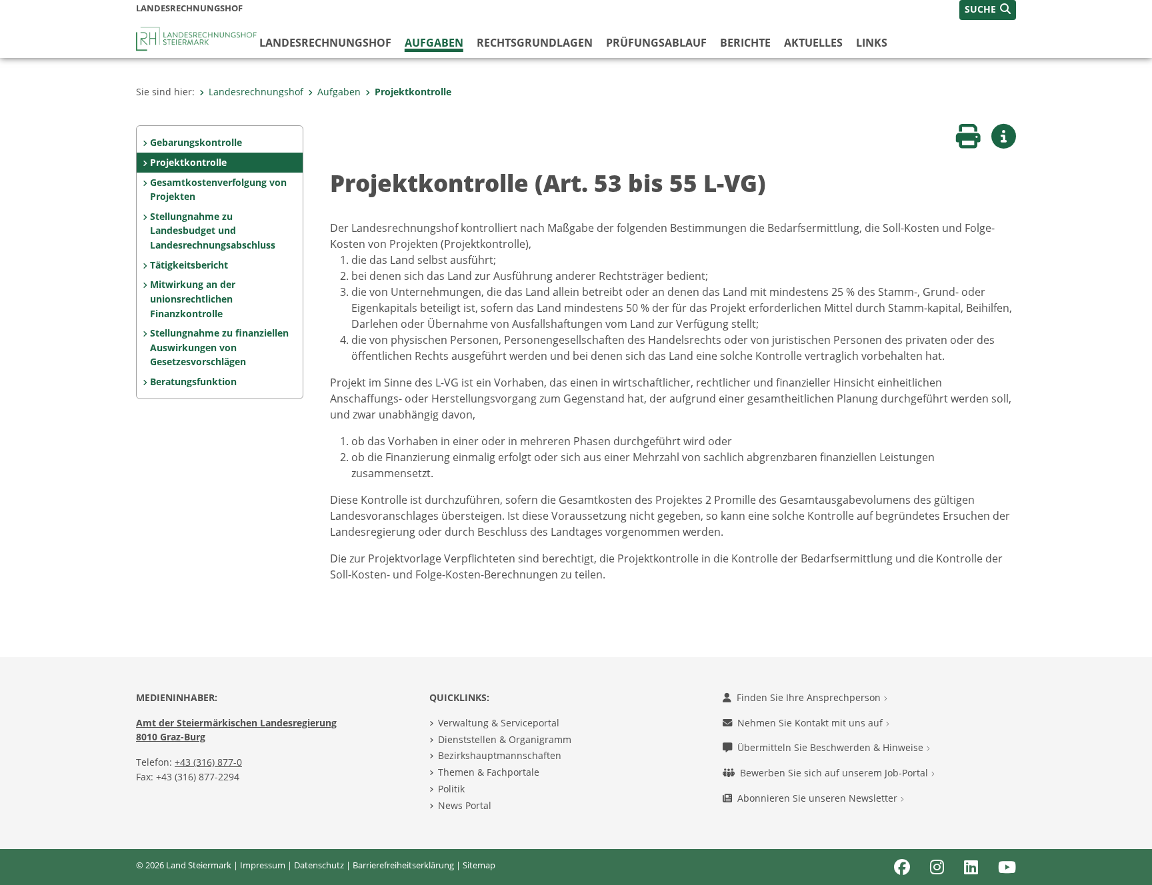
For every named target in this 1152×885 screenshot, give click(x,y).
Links (871, 42)
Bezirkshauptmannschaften (499, 755)
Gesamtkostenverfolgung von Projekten (218, 189)
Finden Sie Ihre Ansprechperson (810, 697)
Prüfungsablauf (656, 42)
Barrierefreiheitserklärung (403, 865)
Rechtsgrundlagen (535, 42)
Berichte (745, 42)
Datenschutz (319, 865)
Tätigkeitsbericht (189, 265)
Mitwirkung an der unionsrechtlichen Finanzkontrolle (192, 298)
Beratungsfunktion (193, 381)
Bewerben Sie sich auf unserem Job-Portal (835, 772)
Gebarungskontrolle (196, 142)
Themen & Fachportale (488, 772)
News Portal (464, 805)
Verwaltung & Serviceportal (498, 722)
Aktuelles (813, 42)
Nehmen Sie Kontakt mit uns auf (811, 722)
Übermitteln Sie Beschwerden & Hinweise (831, 747)
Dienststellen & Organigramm (504, 739)
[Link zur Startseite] (197, 38)
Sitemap (479, 865)
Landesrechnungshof (325, 42)
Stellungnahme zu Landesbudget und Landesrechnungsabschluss (212, 230)
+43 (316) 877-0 (208, 762)
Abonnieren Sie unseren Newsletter (818, 798)
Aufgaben (434, 42)
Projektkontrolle (413, 91)
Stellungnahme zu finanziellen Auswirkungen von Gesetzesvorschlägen (219, 347)
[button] (988, 10)
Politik (451, 788)
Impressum (262, 865)
